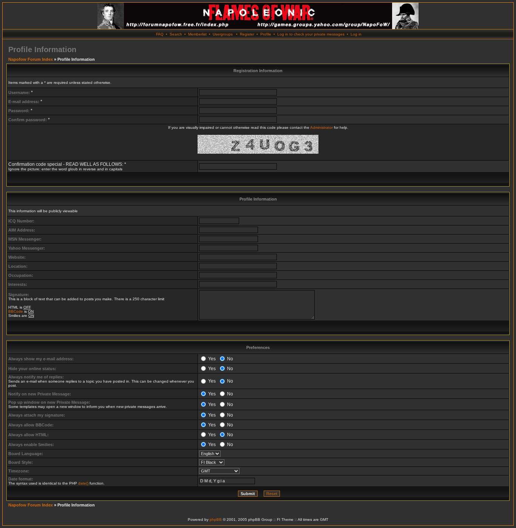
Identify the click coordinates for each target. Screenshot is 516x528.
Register (247, 34)
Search (176, 34)
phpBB (216, 519)
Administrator (321, 127)
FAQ (160, 34)
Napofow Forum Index (30, 59)
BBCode (15, 311)
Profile (265, 34)
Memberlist (197, 34)
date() (83, 483)
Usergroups (223, 34)
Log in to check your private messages (311, 34)
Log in (356, 34)
